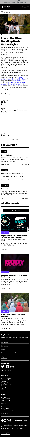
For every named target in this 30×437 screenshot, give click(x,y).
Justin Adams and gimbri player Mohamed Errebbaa (14, 78)
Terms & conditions (6, 407)
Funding (3, 381)
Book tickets (15, 139)
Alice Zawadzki (17, 80)
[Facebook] (7, 366)
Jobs (2, 389)
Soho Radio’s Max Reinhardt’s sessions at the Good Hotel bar (13, 83)
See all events (16, 211)
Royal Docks (5, 7)
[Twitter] (2, 366)
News (2, 386)
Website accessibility (7, 410)
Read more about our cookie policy (12, 428)
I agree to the (10, 352)
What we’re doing (6, 378)
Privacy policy (5, 408)
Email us (3, 403)
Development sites (6, 380)
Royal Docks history (6, 384)
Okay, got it (5, 433)
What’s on (6, 12)
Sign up (4, 357)
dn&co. (9, 414)
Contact (3, 387)
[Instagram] (12, 366)
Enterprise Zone (5, 383)
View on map (25, 164)
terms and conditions (13, 352)
